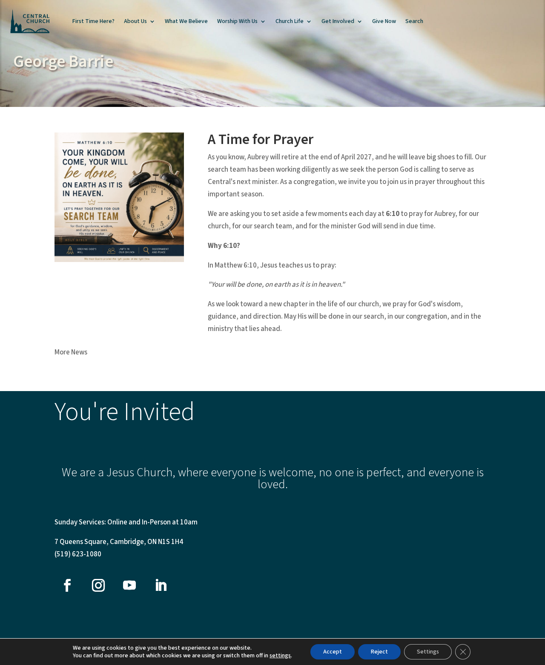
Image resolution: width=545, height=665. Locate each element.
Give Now (384, 21)
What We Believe (186, 21)
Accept (332, 652)
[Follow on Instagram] (98, 585)
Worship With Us (237, 21)
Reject (379, 652)
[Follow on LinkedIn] (160, 585)
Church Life (289, 21)
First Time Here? (93, 21)
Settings (428, 652)
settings (280, 655)
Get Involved (337, 21)
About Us (135, 21)
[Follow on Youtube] (129, 585)
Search (414, 21)
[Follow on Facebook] (67, 585)
